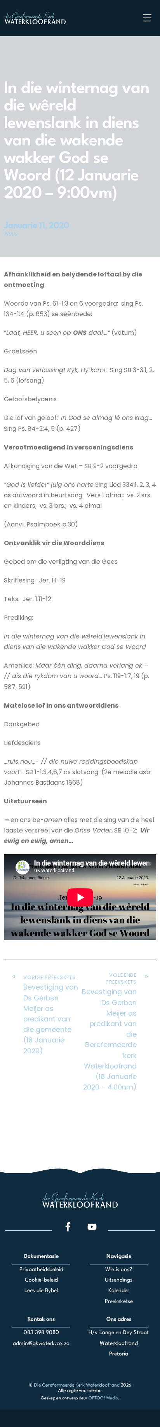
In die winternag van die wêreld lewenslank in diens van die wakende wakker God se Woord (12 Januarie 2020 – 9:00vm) (76, 141)
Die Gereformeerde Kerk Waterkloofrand (77, 1385)
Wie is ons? (118, 1269)
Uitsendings (118, 1280)
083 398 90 (38, 1332)
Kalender (118, 1290)
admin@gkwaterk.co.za (41, 1343)
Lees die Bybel (41, 1290)
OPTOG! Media (103, 1398)
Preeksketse (119, 1301)
